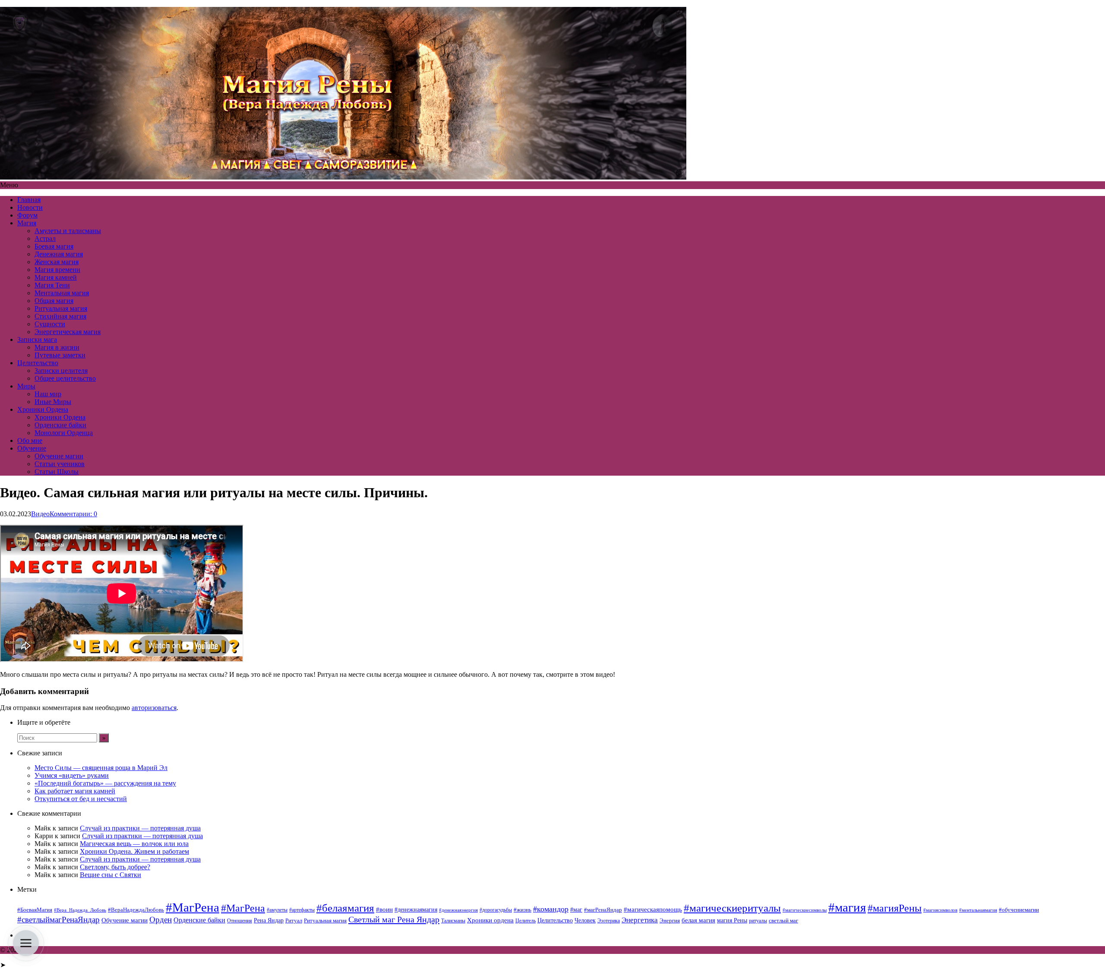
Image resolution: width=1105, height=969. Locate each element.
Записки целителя (61, 370)
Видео (40, 514)
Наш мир (48, 394)
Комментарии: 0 (73, 514)
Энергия (670, 921)
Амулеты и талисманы (68, 230)
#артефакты (302, 910)
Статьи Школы (57, 471)
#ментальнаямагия (978, 910)
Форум (27, 215)
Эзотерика (608, 921)
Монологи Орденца (64, 432)
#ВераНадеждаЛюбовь (136, 909)
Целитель (525, 920)
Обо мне (29, 440)
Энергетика (640, 920)
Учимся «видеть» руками (72, 775)
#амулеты (277, 909)
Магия (26, 223)
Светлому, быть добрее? (115, 867)
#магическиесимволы (805, 910)
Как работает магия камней (75, 791)
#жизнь (522, 910)
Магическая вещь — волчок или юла (134, 843)
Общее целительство (65, 378)
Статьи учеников (60, 463)
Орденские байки (60, 425)
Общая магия (54, 300)
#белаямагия (345, 908)
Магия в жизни (57, 347)
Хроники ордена (490, 920)
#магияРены (895, 908)
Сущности (50, 324)
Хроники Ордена (42, 409)
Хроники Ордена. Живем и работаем (134, 851)
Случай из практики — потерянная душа (140, 828)
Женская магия (57, 261)
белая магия (698, 920)
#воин (384, 909)
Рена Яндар (269, 920)
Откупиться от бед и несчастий (81, 798)
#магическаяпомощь (653, 909)
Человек (585, 920)
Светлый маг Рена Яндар (393, 919)
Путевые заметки (60, 355)
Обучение (31, 448)
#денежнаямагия (416, 909)
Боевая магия (54, 246)
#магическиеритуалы (732, 908)
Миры (26, 386)
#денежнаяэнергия (458, 910)
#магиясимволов (940, 910)
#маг (576, 909)
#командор (550, 909)
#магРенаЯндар (603, 909)
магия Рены (732, 920)
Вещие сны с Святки (110, 874)
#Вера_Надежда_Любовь (80, 910)
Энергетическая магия (68, 331)
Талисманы (453, 920)
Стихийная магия (60, 316)
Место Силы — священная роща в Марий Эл (101, 767)
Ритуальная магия (61, 308)
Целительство (37, 362)
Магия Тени (52, 285)
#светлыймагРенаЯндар (58, 919)
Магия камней (56, 277)
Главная (29, 199)
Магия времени (57, 269)
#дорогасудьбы (496, 910)
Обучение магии (59, 456)
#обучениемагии (1019, 909)
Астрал (45, 238)
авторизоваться (154, 707)
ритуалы (758, 921)
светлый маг (783, 921)
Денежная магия (59, 254)
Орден (160, 919)
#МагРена (192, 907)
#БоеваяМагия (34, 909)
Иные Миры (53, 401)
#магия (847, 907)
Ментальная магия (62, 293)
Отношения (239, 921)
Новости (30, 207)
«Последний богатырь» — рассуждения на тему (105, 783)
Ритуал (293, 920)
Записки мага (37, 339)
